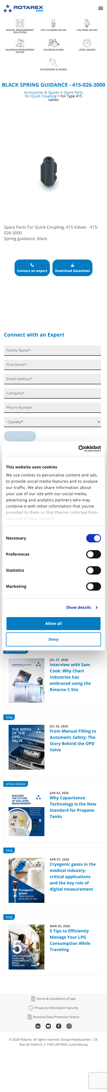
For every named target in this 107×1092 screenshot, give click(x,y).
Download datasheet (72, 270)
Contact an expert (32, 270)
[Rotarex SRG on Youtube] (48, 1027)
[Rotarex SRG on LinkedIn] (38, 1027)
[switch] (93, 554)
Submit (20, 436)
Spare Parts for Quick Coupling (54, 94)
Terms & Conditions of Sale (56, 998)
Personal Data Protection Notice (56, 1017)
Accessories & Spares (42, 92)
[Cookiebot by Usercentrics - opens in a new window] (78, 448)
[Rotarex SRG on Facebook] (58, 1027)
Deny (53, 639)
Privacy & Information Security (56, 1007)
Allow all (53, 623)
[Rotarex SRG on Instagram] (69, 1027)
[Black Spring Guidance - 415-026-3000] (48, 213)
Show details (78, 607)
